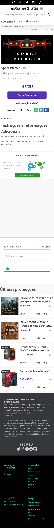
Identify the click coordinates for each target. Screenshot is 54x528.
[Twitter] (19, 449)
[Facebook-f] (23, 449)
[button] (41, 8)
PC (7, 26)
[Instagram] (27, 449)
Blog (30, 498)
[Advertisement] (27, 207)
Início (2, 26)
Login (47, 246)
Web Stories (34, 505)
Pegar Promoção (27, 95)
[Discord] (35, 449)
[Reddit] (31, 449)
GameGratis (26, 8)
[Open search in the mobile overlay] (27, 14)
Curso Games (35, 501)
